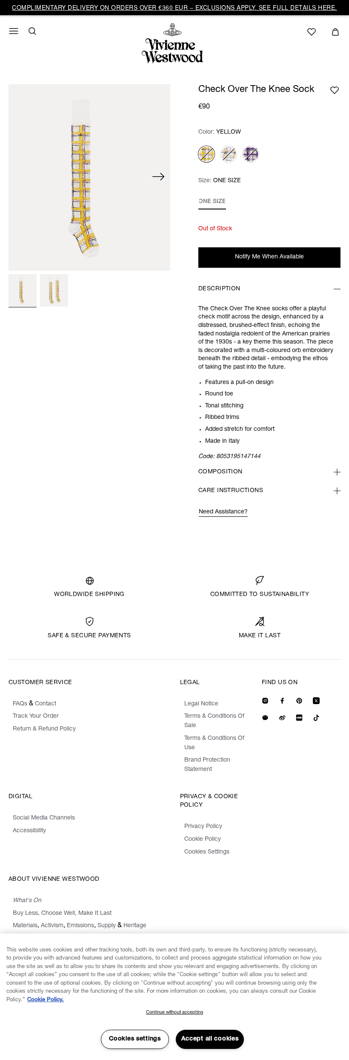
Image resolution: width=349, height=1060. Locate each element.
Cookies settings (135, 1039)
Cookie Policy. (45, 1000)
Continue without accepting (174, 1012)
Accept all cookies (210, 1039)
